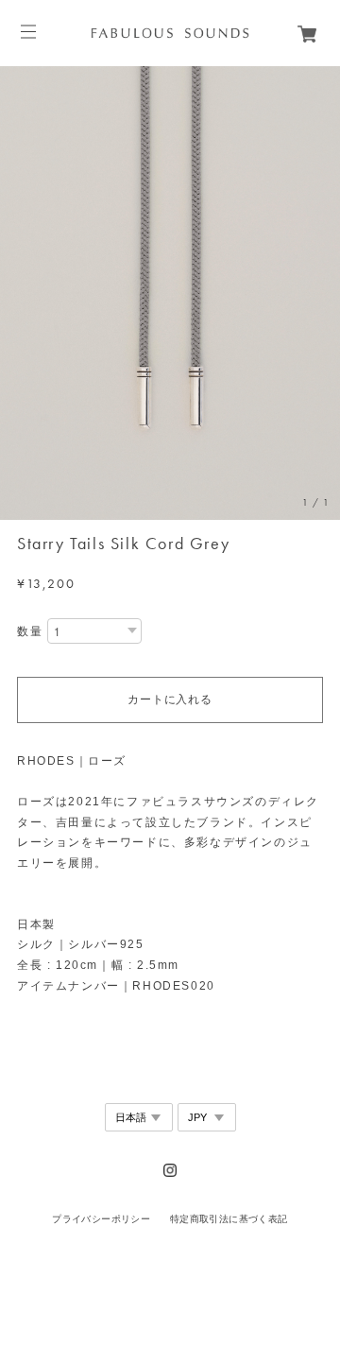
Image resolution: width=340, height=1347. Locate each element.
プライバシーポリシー (101, 1219)
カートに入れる (170, 699)
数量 (29, 631)
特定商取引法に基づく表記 (229, 1219)
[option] (170, 293)
